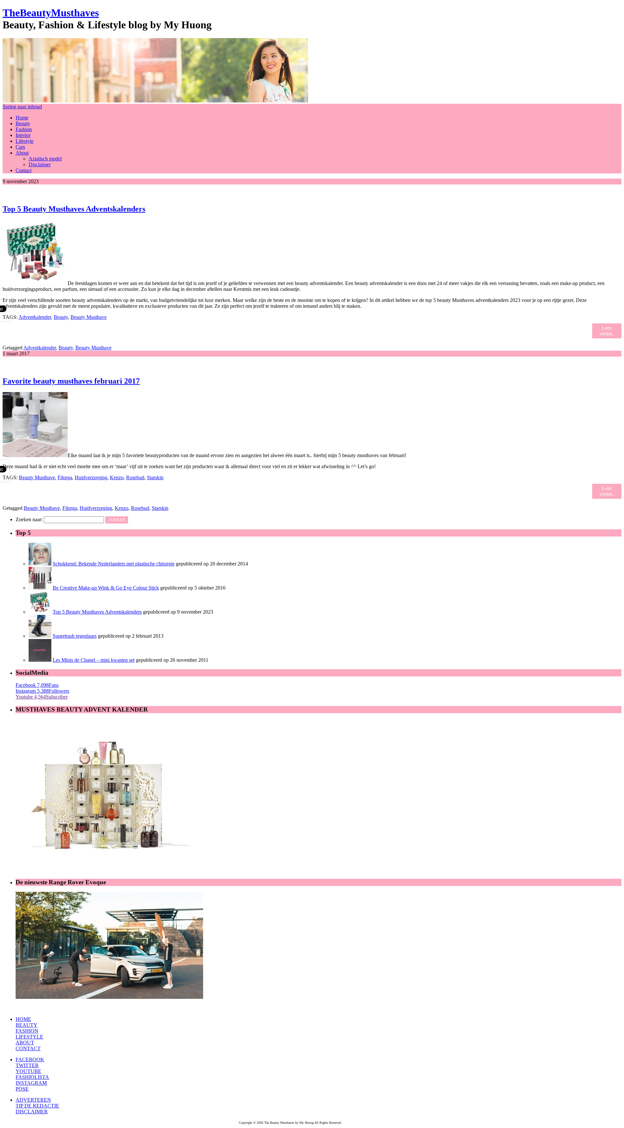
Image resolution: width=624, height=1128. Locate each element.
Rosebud (135, 477)
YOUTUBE (28, 1071)
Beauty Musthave (89, 317)
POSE (22, 1089)
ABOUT (25, 1042)
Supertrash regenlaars (75, 636)
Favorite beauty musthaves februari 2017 (71, 381)
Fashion (24, 129)
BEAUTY (26, 1025)
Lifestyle (24, 141)
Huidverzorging (91, 477)
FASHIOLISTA (32, 1077)
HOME (23, 1019)
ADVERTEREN (33, 1100)
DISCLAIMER (32, 1111)
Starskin (155, 477)
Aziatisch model (45, 158)
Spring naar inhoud (22, 106)
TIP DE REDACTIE (37, 1105)
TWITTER (27, 1065)
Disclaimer (40, 164)
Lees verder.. (607, 330)
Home (22, 117)
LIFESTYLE (29, 1037)
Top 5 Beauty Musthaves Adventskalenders (74, 209)
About (22, 153)
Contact (24, 170)
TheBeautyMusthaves (51, 13)
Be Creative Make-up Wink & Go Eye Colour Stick (106, 588)
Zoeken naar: (29, 519)
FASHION (27, 1031)
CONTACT (28, 1048)
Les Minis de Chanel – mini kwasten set (94, 660)
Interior (23, 135)
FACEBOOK (30, 1059)
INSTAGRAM (31, 1083)
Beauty (23, 123)
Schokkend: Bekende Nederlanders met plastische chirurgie (114, 563)
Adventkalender (35, 317)
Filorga (65, 477)
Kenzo (117, 477)
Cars (20, 147)
